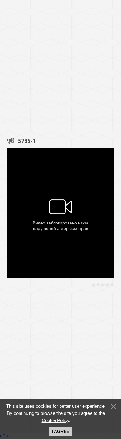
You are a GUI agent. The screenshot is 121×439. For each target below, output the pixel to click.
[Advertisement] (60, 60)
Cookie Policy (55, 420)
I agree (60, 431)
